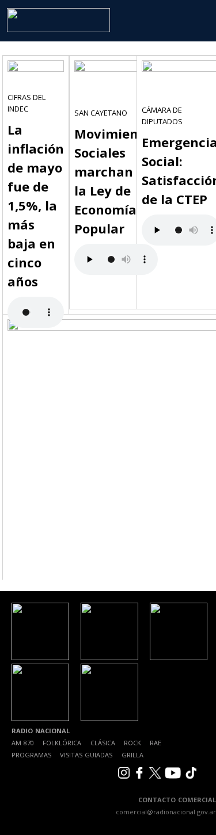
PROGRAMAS (31, 754)
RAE (155, 742)
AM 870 (23, 742)
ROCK (132, 742)
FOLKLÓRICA (62, 742)
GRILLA (132, 754)
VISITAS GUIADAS (86, 754)
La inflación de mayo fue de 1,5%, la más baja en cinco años (35, 205)
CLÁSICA (102, 742)
